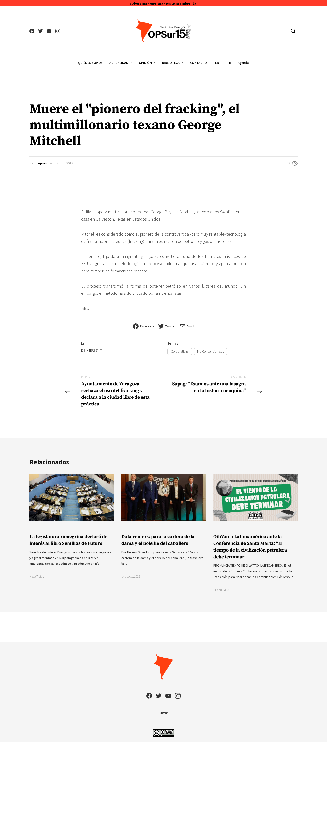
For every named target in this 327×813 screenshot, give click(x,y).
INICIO (163, 713)
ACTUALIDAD (118, 63)
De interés (91, 350)
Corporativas (179, 351)
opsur (42, 163)
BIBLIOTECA (171, 63)
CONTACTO (198, 63)
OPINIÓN (145, 63)
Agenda (243, 63)
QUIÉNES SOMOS (90, 63)
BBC (85, 308)
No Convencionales (210, 351)
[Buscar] (293, 31)
